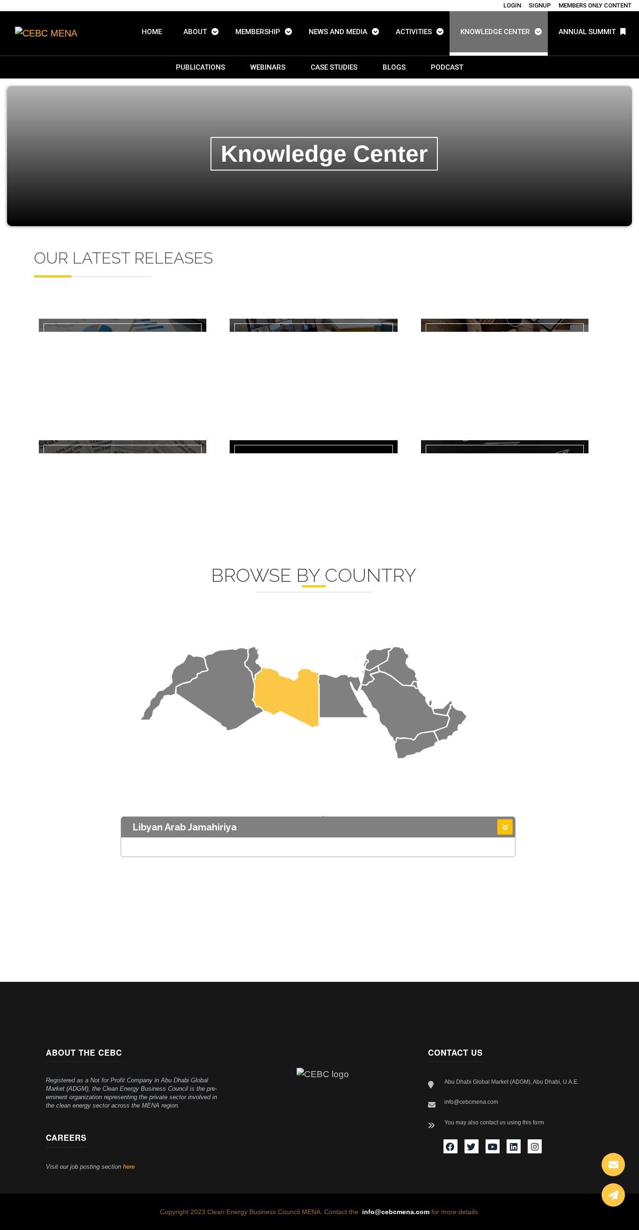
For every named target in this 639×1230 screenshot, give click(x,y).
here (129, 1166)
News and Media (338, 32)
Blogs (394, 67)
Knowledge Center (495, 32)
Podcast (447, 67)
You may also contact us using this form (494, 1122)
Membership (257, 32)
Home (152, 32)
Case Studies (334, 67)
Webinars (267, 67)
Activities (414, 32)
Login (512, 5)
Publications (200, 67)
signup (540, 5)
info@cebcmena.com (471, 1102)
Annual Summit (587, 32)
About (195, 32)
